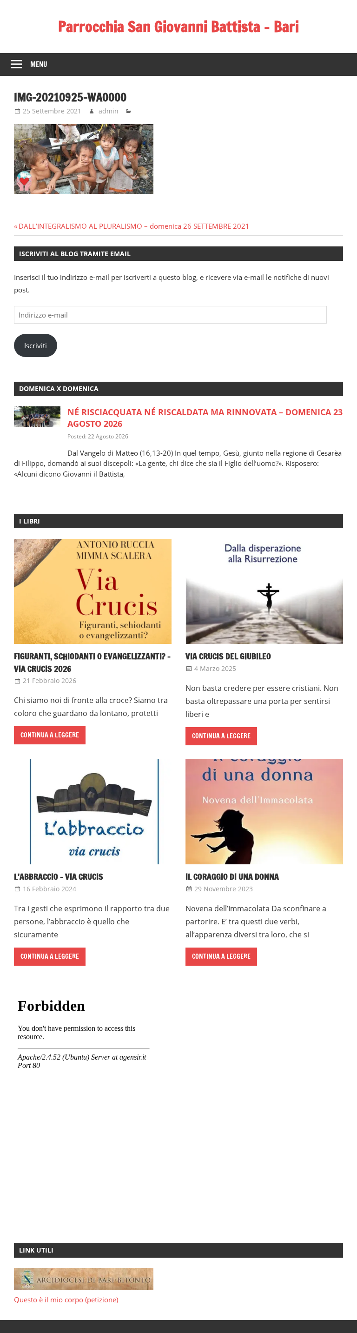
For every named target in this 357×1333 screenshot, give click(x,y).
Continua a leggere (49, 735)
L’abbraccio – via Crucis (58, 876)
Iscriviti (35, 345)
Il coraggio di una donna (232, 876)
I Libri (29, 521)
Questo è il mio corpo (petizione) (66, 1299)
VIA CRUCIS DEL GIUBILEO (228, 656)
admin (109, 110)
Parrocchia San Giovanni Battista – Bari (178, 26)
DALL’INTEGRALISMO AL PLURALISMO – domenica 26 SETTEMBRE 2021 (134, 226)
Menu (38, 64)
